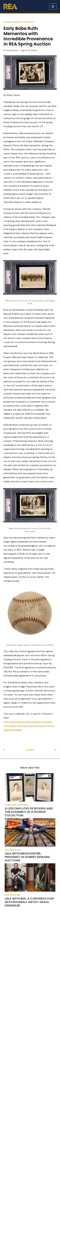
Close (30, 749)
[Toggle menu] (53, 6)
